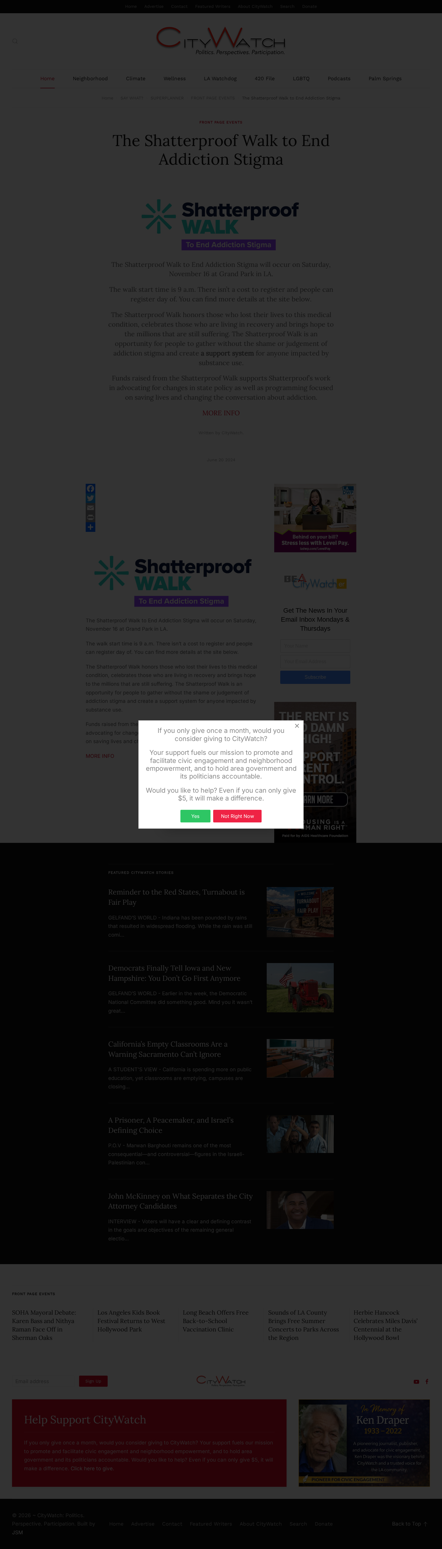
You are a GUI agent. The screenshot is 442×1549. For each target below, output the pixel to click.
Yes (195, 816)
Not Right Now (237, 816)
